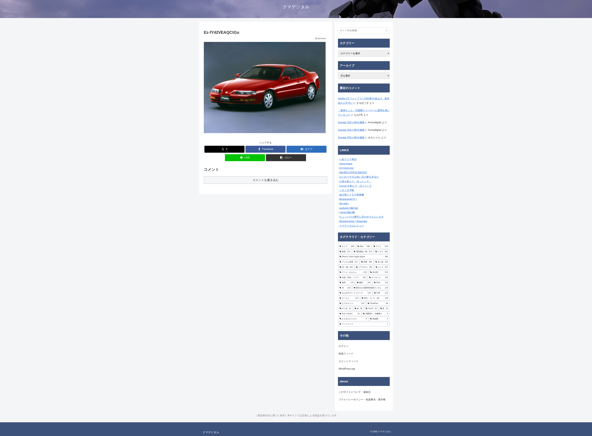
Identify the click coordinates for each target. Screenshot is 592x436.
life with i (344, 203)
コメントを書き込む (265, 180)
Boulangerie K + (348, 199)
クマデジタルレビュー (351, 225)
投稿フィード (346, 353)
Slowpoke (361, 221)
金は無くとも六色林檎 (351, 194)
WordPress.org (347, 368)
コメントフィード (348, 361)
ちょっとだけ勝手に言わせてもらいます (361, 217)
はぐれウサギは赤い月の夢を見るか (359, 177)
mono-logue (345, 163)
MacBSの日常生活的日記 (353, 172)
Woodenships (346, 221)
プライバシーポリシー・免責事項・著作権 (362, 399)
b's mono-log (346, 168)
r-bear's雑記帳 (347, 212)
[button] (286, 157)
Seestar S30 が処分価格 (351, 122)
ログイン (343, 346)
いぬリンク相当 (348, 159)
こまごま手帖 (346, 190)
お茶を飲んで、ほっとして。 (355, 181)
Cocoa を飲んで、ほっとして (355, 186)
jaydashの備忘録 (348, 208)
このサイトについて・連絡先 (355, 392)
